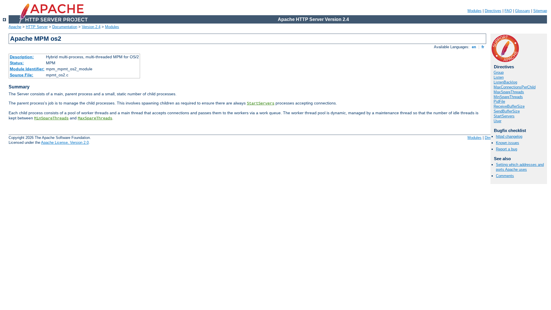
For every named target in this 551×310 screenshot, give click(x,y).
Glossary (522, 11)
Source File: (21, 75)
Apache (15, 27)
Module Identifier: (27, 69)
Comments (505, 176)
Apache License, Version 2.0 (65, 142)
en (474, 47)
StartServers (260, 103)
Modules (474, 11)
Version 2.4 (91, 27)
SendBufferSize (507, 111)
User (497, 121)
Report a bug (506, 149)
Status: (17, 63)
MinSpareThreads (51, 118)
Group (499, 72)
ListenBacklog (505, 82)
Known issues (507, 143)
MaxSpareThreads (95, 118)
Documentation (64, 27)
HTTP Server (37, 27)
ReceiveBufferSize (509, 106)
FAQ (508, 11)
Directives (493, 11)
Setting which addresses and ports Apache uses (520, 167)
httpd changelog (509, 136)
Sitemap (540, 11)
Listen (499, 77)
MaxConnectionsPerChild (515, 87)
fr (482, 47)
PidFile (499, 101)
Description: (22, 57)
